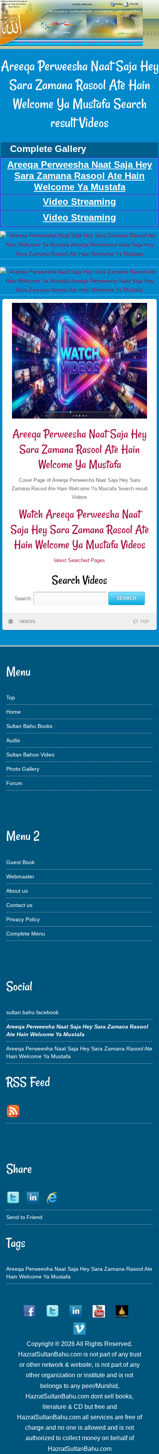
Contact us (19, 905)
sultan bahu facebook (32, 1012)
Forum (14, 783)
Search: (24, 598)
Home (13, 712)
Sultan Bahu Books (29, 726)
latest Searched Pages (79, 560)
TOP (144, 621)
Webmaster (20, 876)
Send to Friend (24, 1217)
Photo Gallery (22, 769)
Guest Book (20, 862)
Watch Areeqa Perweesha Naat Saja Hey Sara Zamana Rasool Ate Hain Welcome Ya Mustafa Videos (79, 529)
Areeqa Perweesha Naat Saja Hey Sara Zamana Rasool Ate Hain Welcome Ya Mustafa (79, 449)
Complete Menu (25, 933)
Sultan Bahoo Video (30, 754)
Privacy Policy (23, 919)
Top (10, 697)
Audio (13, 740)
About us (17, 891)
